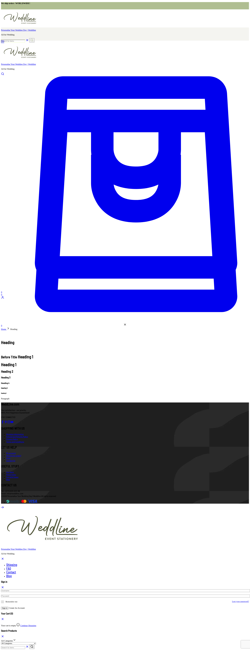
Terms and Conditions (15, 441)
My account (11, 453)
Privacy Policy (12, 439)
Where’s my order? (13, 455)
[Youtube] (12, 422)
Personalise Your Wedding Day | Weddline (18, 30)
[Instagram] (8, 422)
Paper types (11, 474)
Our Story (10, 472)
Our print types (12, 477)
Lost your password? (240, 601)
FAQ (8, 568)
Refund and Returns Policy (17, 436)
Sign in (4, 608)
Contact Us (10, 460)
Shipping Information (15, 434)
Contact (11, 572)
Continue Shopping (28, 625)
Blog (8, 479)
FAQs (8, 458)
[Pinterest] (5, 422)
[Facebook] (2, 422)
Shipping (11, 565)
